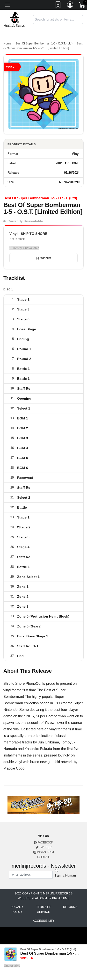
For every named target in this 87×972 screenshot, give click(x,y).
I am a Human (65, 875)
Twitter (45, 847)
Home (7, 43)
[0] (82, 5)
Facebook (45, 842)
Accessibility (43, 920)
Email (45, 857)
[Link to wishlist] (58, 5)
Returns (70, 907)
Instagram (45, 852)
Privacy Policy (17, 909)
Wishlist (45, 258)
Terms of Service (43, 909)
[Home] (14, 19)
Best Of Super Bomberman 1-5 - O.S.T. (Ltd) (43, 43)
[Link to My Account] (70, 5)
